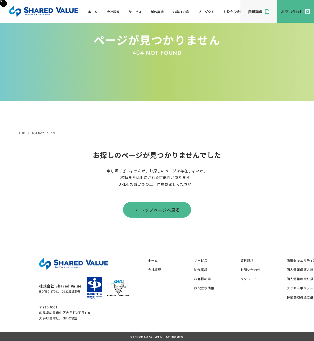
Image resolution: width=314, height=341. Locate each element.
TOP (21, 133)
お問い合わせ (250, 269)
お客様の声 (181, 11)
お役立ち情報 (233, 11)
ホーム (92, 11)
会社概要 (113, 11)
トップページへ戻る (160, 210)
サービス (135, 11)
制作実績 (157, 11)
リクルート (248, 278)
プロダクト (206, 11)
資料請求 (247, 260)
